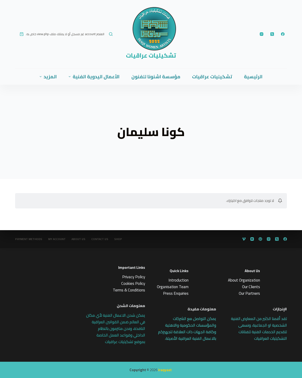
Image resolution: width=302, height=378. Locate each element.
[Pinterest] (260, 239)
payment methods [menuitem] (28, 239)
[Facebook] (283, 34)
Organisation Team (173, 287)
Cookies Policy (133, 283)
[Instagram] (261, 34)
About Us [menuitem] (78, 239)
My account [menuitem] (57, 239)
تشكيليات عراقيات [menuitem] (212, 76)
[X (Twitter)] (272, 34)
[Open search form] (111, 34)
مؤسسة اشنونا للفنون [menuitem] (155, 76)
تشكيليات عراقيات (151, 55)
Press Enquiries (176, 293)
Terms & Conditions (129, 290)
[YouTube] (252, 239)
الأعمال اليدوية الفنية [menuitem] (96, 76)
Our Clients (251, 287)
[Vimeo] (244, 239)
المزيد (50, 76)
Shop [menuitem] (118, 239)
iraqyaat (165, 369)
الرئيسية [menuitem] (253, 76)
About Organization (244, 280)
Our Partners (249, 293)
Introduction (178, 280)
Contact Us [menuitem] (99, 239)
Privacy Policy (133, 277)
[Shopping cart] (21, 34)
